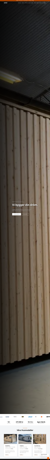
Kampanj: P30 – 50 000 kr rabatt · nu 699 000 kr (25, 0)
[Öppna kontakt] (48, 458)
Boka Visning (25, 214)
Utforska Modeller (17, 214)
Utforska (6, 454)
